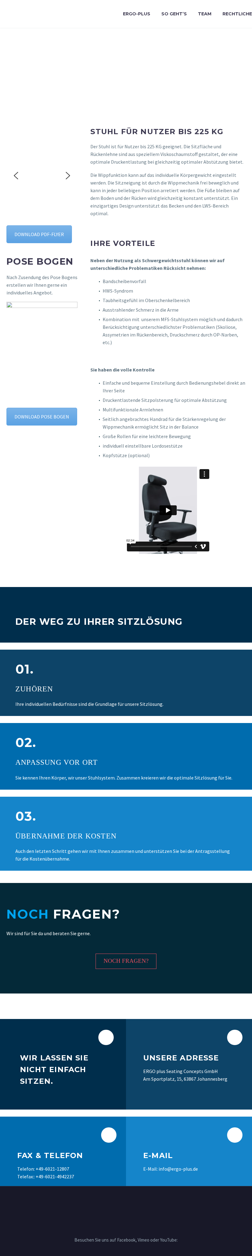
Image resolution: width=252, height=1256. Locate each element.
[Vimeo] (126, 1202)
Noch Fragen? (126, 961)
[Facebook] (118, 1202)
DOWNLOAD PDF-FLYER (39, 234)
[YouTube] (134, 1202)
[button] (16, 176)
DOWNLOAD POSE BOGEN (41, 417)
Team (204, 14)
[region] (41, 175)
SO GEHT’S (174, 14)
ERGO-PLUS (136, 14)
